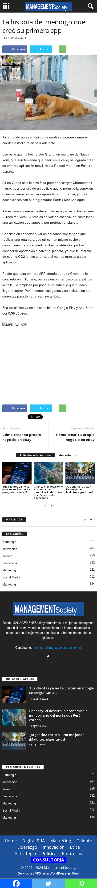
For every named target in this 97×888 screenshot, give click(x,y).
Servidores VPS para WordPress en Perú (48, 873)
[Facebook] (48, 657)
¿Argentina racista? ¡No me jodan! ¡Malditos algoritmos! (79, 489)
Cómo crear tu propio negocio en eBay (21, 437)
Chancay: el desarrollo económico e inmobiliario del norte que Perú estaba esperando (48, 492)
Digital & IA (33, 841)
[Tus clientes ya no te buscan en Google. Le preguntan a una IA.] (17, 473)
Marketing (9, 570)
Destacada (9, 563)
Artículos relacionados (35, 455)
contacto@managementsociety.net (58, 647)
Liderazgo (27, 847)
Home (11, 841)
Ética (75, 847)
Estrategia (9, 542)
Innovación (9, 549)
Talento (7, 556)
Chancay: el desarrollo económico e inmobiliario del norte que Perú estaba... (58, 715)
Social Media (11, 577)
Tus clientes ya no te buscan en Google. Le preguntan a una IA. (16, 489)
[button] (90, 6)
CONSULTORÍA (48, 860)
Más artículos (67, 455)
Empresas (72, 853)
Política (49, 853)
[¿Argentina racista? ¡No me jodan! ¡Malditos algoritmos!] (80, 473)
